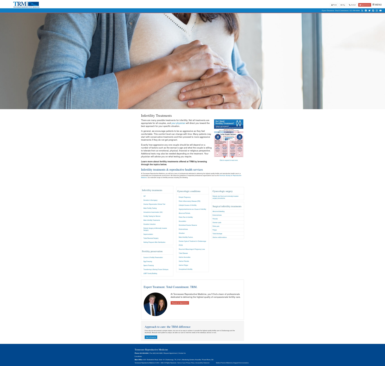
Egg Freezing (147, 261)
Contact (353, 5)
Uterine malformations (220, 237)
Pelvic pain (216, 226)
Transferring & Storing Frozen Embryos (155, 269)
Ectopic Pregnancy (185, 197)
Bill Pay (342, 5)
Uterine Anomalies (184, 257)
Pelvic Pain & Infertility (186, 217)
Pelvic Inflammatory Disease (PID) (189, 201)
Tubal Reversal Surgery (150, 238)
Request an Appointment (180, 303)
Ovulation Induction (149, 224)
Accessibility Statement (202, 363)
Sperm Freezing (148, 265)
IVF (144, 196)
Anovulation (182, 221)
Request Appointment (170, 353)
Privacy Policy (190, 363)
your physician (178, 122)
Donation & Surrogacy (150, 200)
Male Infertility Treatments (151, 220)
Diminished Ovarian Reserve (188, 225)
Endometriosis (183, 229)
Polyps (215, 230)
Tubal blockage (217, 234)
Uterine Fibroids (184, 261)
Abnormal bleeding (218, 211)
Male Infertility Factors (186, 237)
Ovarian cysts (217, 222)
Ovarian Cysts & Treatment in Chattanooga (192, 241)
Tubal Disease (183, 253)
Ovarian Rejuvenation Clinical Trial (154, 204)
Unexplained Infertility (185, 269)
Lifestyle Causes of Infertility (188, 205)
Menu (378, 4)
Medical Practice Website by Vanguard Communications (232, 363)
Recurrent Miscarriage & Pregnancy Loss (192, 249)
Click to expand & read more (229, 160)
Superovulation (148, 234)
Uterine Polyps (183, 265)
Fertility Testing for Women (152, 216)
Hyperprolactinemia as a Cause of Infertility (192, 209)
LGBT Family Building (150, 273)
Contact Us (182, 353)
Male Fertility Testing (150, 208)
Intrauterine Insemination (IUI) (153, 212)
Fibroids (215, 219)
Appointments (365, 5)
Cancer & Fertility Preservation (153, 257)
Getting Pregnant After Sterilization (154, 242)
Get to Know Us (151, 337)
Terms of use (181, 363)
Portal (335, 5)
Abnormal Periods (184, 213)
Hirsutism (182, 233)
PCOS (181, 245)
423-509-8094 (355, 10)
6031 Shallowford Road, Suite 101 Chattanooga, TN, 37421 (162, 360)
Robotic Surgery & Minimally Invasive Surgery (155, 229)
